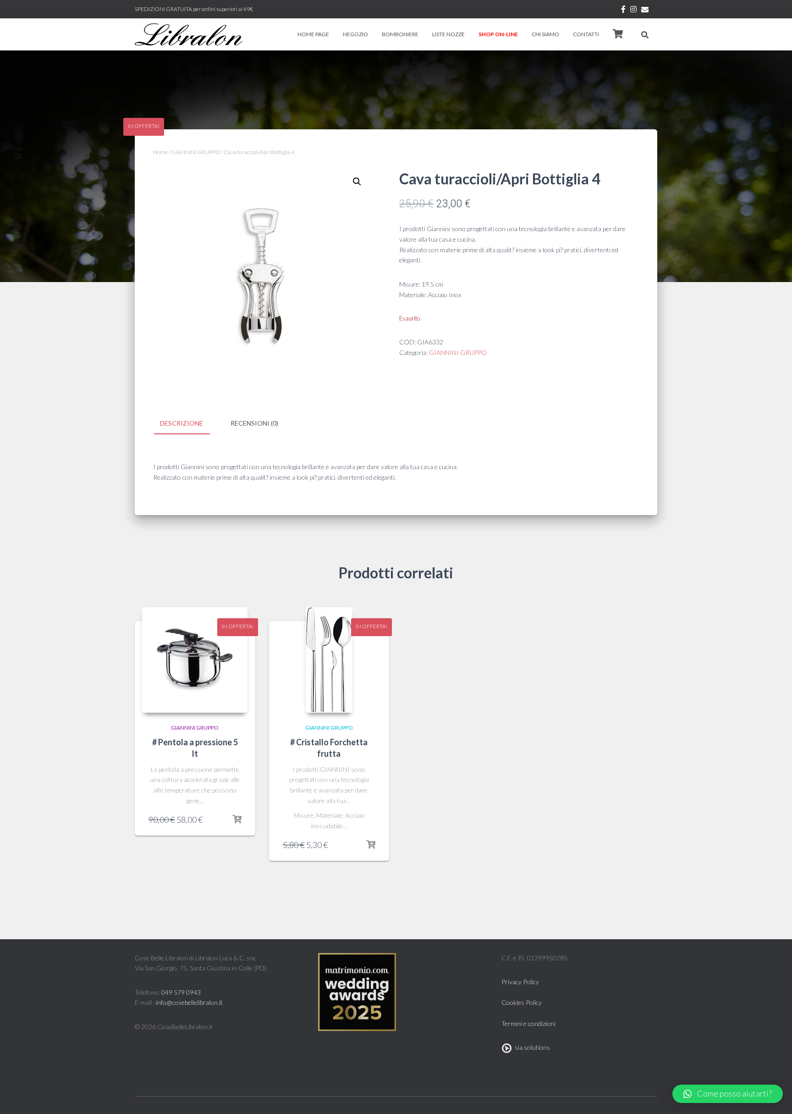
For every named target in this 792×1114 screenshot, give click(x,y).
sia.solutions (531, 1047)
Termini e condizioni (528, 1023)
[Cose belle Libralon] (188, 34)
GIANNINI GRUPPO (195, 152)
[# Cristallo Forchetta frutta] (329, 660)
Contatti (586, 34)
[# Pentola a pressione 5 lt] (195, 660)
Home (160, 152)
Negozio (355, 34)
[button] (727, 1094)
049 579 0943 (181, 992)
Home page (313, 34)
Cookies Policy (521, 1002)
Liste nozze (448, 34)
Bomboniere (400, 34)
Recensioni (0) (254, 423)
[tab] (188, 423)
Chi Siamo (545, 34)
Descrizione (181, 423)
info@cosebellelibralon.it (189, 1002)
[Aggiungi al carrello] (237, 819)
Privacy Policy (520, 982)
